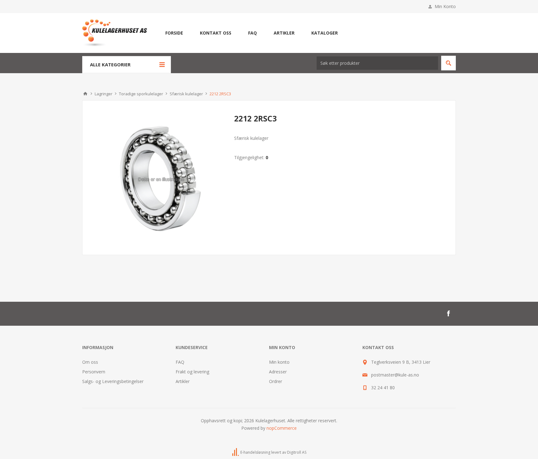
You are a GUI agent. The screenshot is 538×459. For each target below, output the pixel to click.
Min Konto (445, 6)
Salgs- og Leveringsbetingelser (113, 381)
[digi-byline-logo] (236, 452)
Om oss (90, 362)
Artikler (183, 381)
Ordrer (275, 381)
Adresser (278, 372)
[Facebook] (448, 314)
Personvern (93, 372)
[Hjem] (85, 94)
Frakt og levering (192, 372)
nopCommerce (282, 428)
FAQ (180, 362)
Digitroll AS (296, 452)
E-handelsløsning (255, 452)
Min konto (279, 362)
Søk (448, 63)
